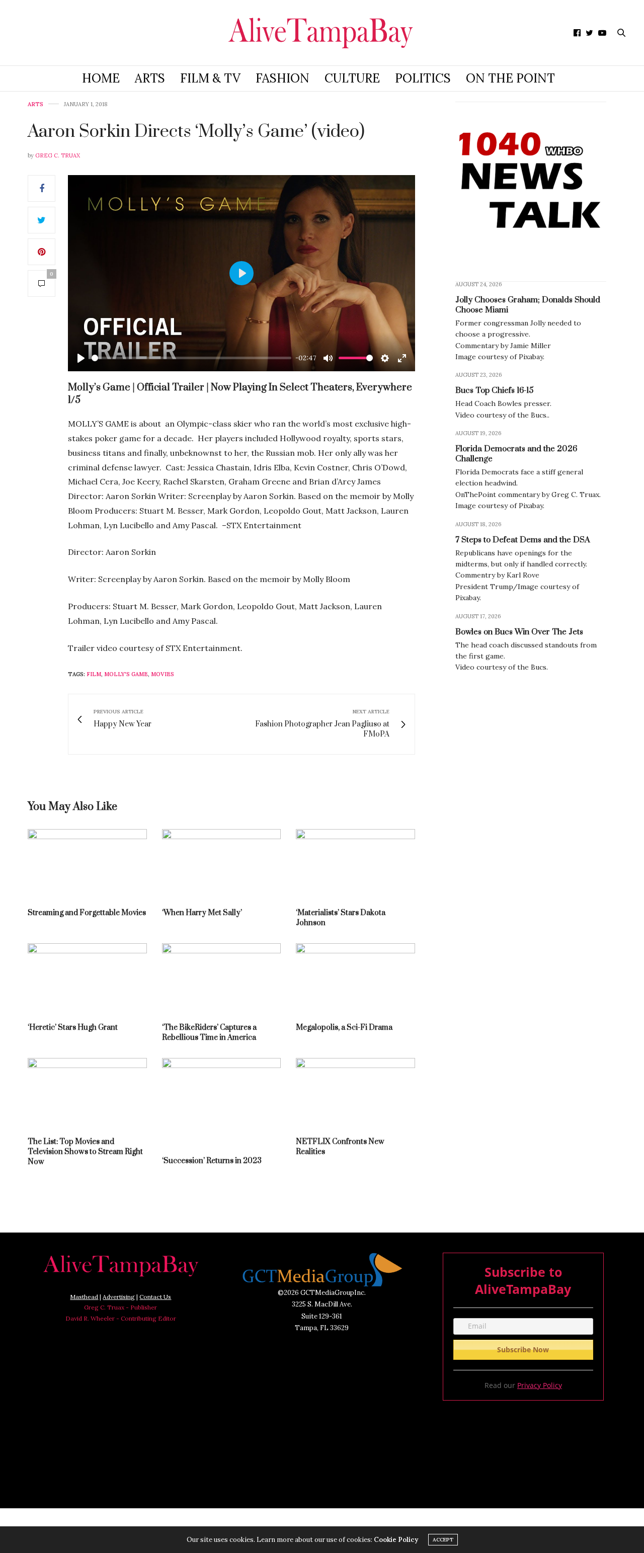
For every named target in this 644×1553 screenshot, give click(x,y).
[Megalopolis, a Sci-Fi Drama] (355, 978)
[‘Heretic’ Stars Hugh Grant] (87, 978)
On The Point (510, 78)
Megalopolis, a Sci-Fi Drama (344, 1027)
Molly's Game (126, 674)
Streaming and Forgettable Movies (87, 913)
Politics (423, 78)
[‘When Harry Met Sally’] (221, 864)
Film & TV (210, 78)
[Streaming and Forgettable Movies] (87, 864)
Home (101, 78)
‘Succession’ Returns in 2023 (212, 1161)
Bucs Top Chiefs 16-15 (494, 390)
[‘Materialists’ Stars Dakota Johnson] (355, 864)
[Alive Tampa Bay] (322, 32)
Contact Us (155, 1296)
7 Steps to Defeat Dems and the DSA (522, 539)
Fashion (282, 78)
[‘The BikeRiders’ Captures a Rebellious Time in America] (221, 978)
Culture (352, 78)
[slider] (191, 358)
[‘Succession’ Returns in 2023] (221, 1102)
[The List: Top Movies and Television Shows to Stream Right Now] (87, 1093)
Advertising (119, 1296)
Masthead (84, 1296)
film (94, 674)
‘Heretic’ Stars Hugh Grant (73, 1027)
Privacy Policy (539, 1385)
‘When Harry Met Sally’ (202, 913)
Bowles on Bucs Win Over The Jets (519, 631)
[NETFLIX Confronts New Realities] (355, 1093)
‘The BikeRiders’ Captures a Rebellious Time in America (209, 1032)
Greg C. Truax (57, 155)
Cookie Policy (396, 1539)
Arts (150, 78)
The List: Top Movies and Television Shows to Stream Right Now (85, 1152)
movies (162, 674)
